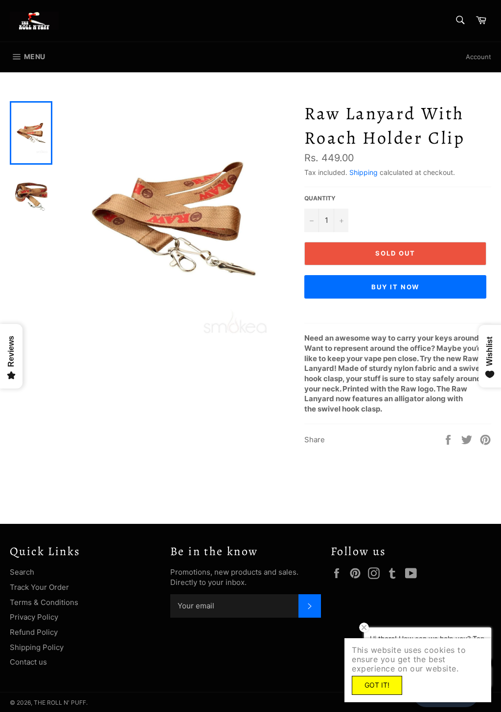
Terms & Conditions (44, 602)
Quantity (320, 198)
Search (22, 572)
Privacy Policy (34, 617)
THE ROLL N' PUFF (60, 702)
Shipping (363, 172)
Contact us (28, 662)
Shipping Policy (37, 647)
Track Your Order (39, 587)
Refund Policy (34, 632)
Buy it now (395, 287)
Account (478, 57)
